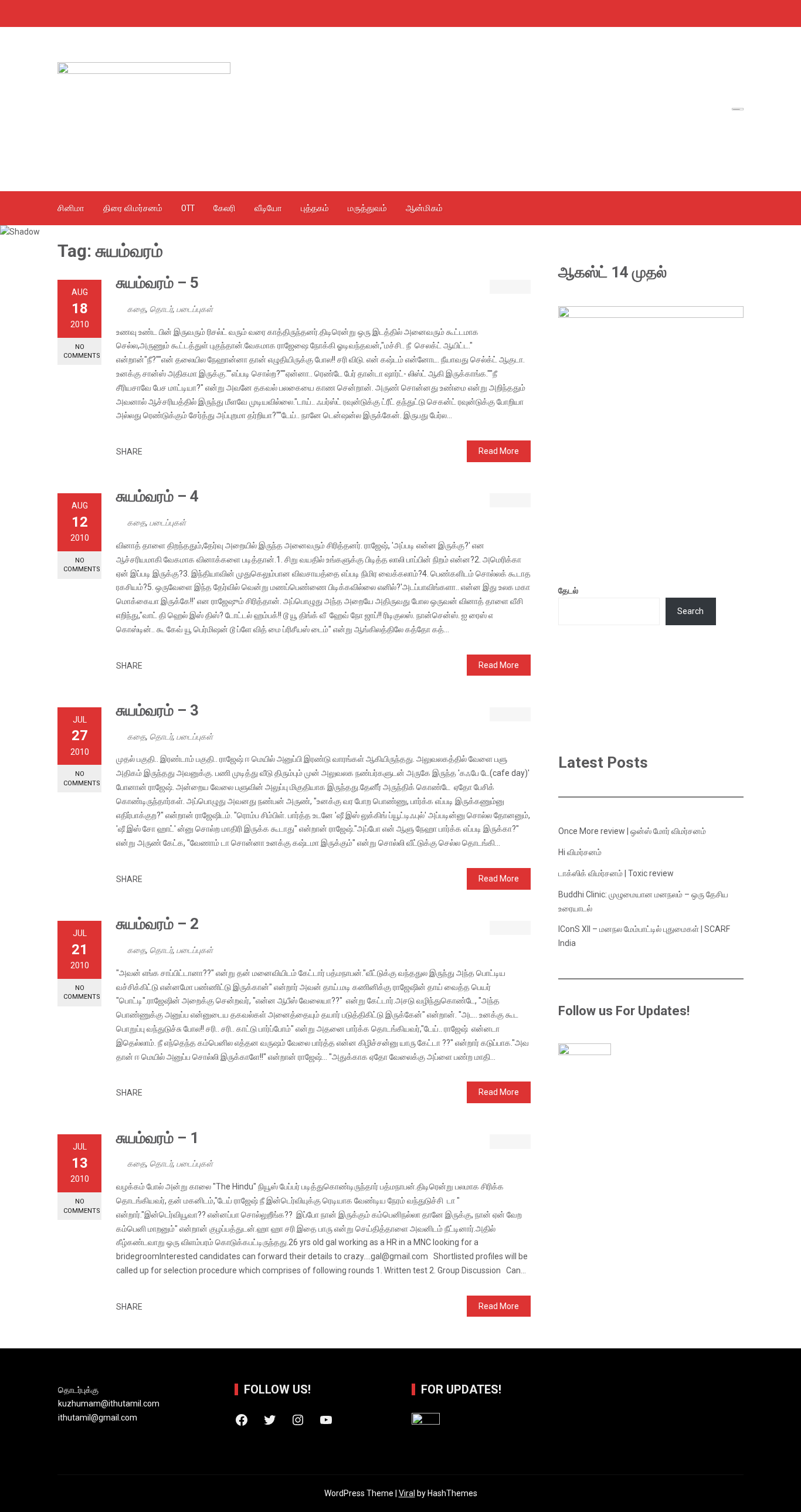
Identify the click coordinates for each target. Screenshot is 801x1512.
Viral (407, 1493)
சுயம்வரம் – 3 (157, 710)
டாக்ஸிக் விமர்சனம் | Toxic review (616, 873)
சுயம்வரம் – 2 (157, 924)
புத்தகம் (315, 208)
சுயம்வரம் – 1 (157, 1138)
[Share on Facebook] (154, 452)
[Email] (191, 452)
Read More (498, 451)
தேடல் (568, 590)
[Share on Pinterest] (179, 452)
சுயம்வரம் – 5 (157, 282)
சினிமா (70, 208)
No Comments (81, 351)
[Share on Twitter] (167, 452)
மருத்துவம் (367, 208)
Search (690, 611)
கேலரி (224, 208)
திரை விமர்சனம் (132, 208)
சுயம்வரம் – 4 (157, 496)
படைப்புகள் (195, 309)
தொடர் (161, 309)
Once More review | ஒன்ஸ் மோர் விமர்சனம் (632, 831)
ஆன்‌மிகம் (424, 208)
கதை (136, 309)
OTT (188, 208)
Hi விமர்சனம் (580, 852)
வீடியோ (268, 208)
